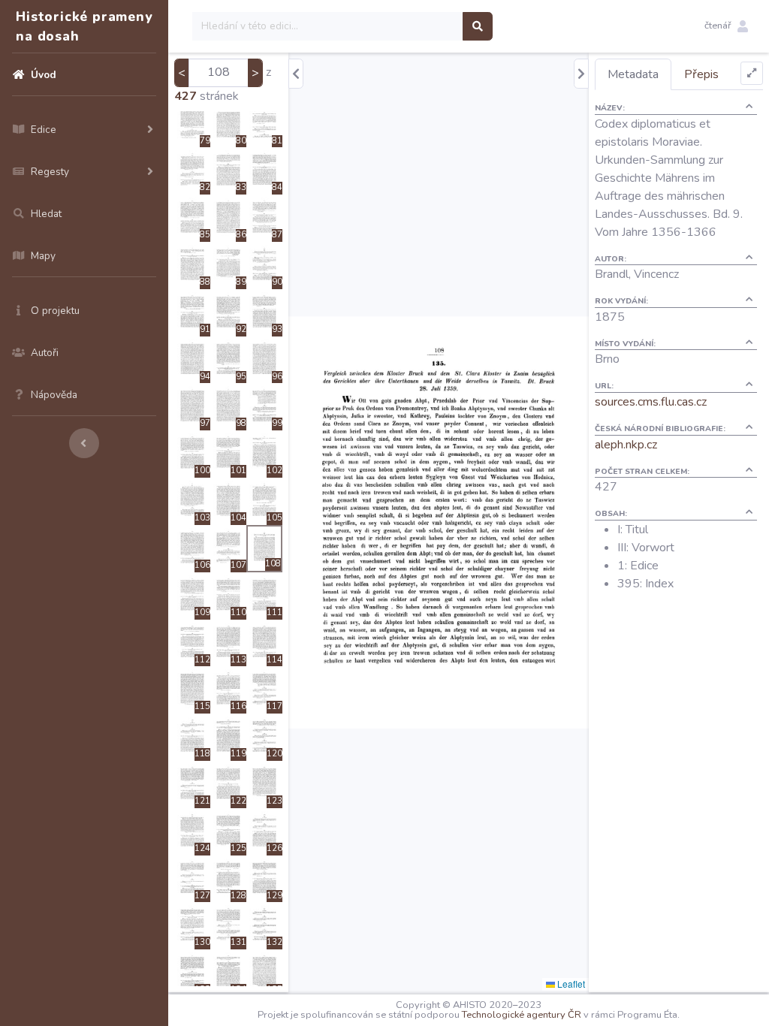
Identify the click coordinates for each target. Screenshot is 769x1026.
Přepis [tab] (701, 74)
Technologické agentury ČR (521, 1014)
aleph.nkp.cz (626, 444)
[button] (726, 26)
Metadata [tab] (633, 74)
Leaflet (570, 983)
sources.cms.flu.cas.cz (651, 402)
